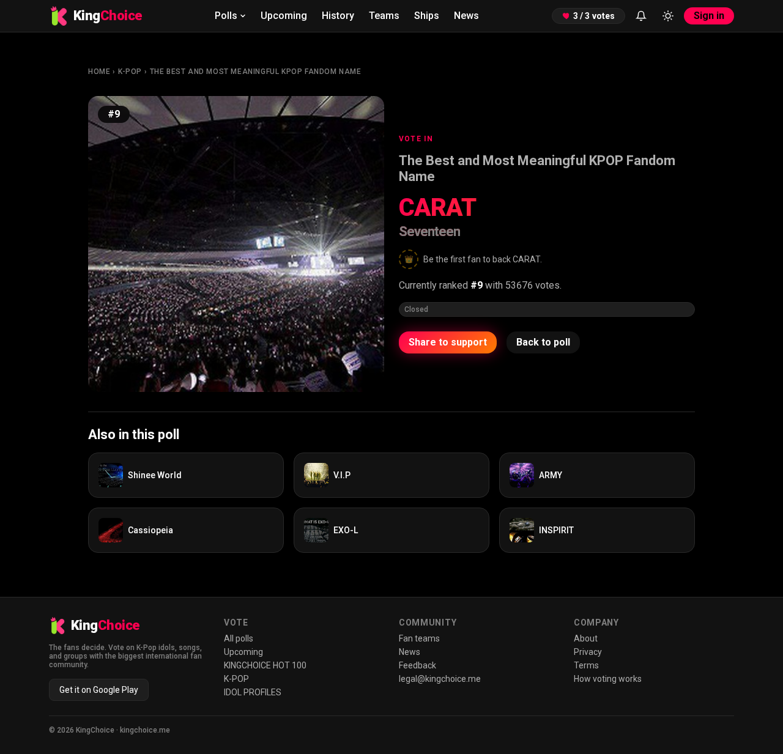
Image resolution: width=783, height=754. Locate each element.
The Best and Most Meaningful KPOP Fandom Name (256, 71)
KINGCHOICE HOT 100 (265, 665)
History (338, 15)
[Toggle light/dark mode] (668, 16)
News (466, 15)
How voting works (608, 679)
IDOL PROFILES (252, 692)
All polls (238, 638)
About (586, 638)
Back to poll (543, 342)
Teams (384, 15)
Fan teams (419, 638)
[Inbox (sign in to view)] (641, 16)
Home (99, 71)
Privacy (588, 652)
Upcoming (284, 15)
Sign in (709, 15)
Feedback (417, 665)
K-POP (130, 71)
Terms (586, 665)
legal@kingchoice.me (440, 679)
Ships (426, 15)
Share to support (448, 342)
